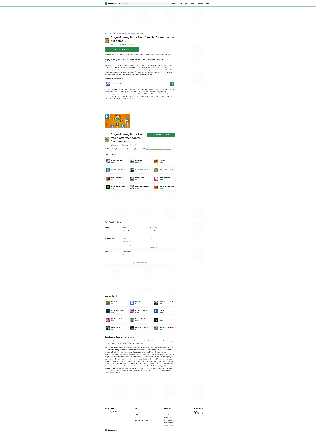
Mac (180, 3)
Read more (172, 61)
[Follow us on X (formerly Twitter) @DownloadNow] (199, 412)
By (114, 44)
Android (192, 3)
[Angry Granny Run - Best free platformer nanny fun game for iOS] (107, 40)
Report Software (141, 262)
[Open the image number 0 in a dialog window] (117, 121)
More (207, 3)
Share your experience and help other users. (158, 54)
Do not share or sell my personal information (170, 421)
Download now (123, 50)
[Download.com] (111, 3)
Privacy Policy (167, 412)
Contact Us (137, 417)
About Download (139, 412)
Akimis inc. (131, 337)
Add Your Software (139, 415)
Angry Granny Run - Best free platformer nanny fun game (142, 39)
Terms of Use (167, 415)
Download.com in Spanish (141, 420)
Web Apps (200, 3)
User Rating (125, 44)
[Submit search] (119, 3)
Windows (173, 3)
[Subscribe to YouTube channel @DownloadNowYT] (202, 412)
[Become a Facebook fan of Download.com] (195, 412)
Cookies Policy (168, 417)
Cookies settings (168, 425)
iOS (186, 3)
